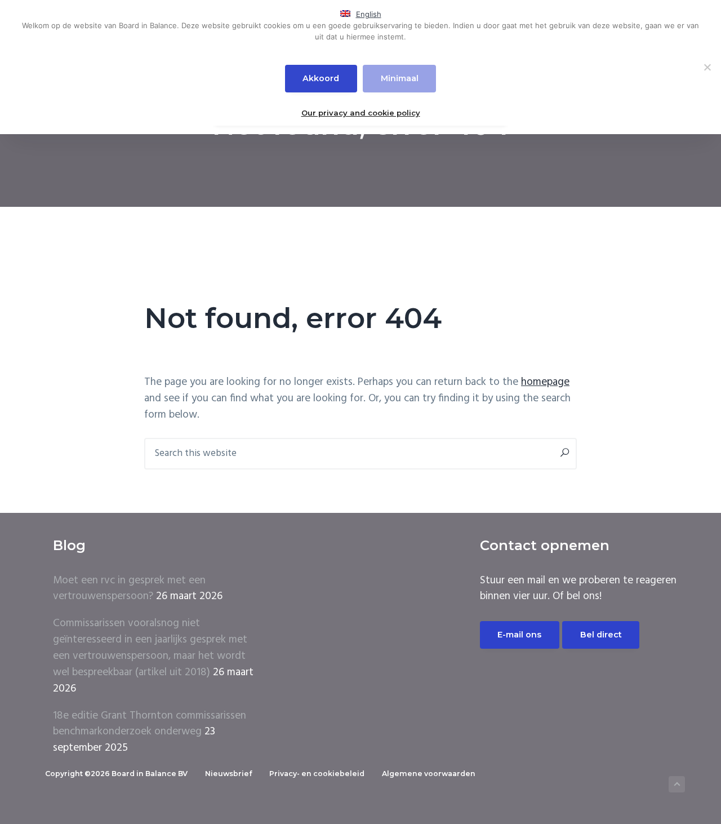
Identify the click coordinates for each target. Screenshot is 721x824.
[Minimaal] (707, 67)
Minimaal (400, 78)
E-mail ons (519, 635)
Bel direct (601, 635)
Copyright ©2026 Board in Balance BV (116, 773)
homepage (545, 382)
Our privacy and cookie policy (360, 112)
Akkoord (320, 78)
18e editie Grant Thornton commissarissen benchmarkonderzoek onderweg (149, 724)
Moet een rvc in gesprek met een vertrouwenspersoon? (129, 588)
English (368, 14)
